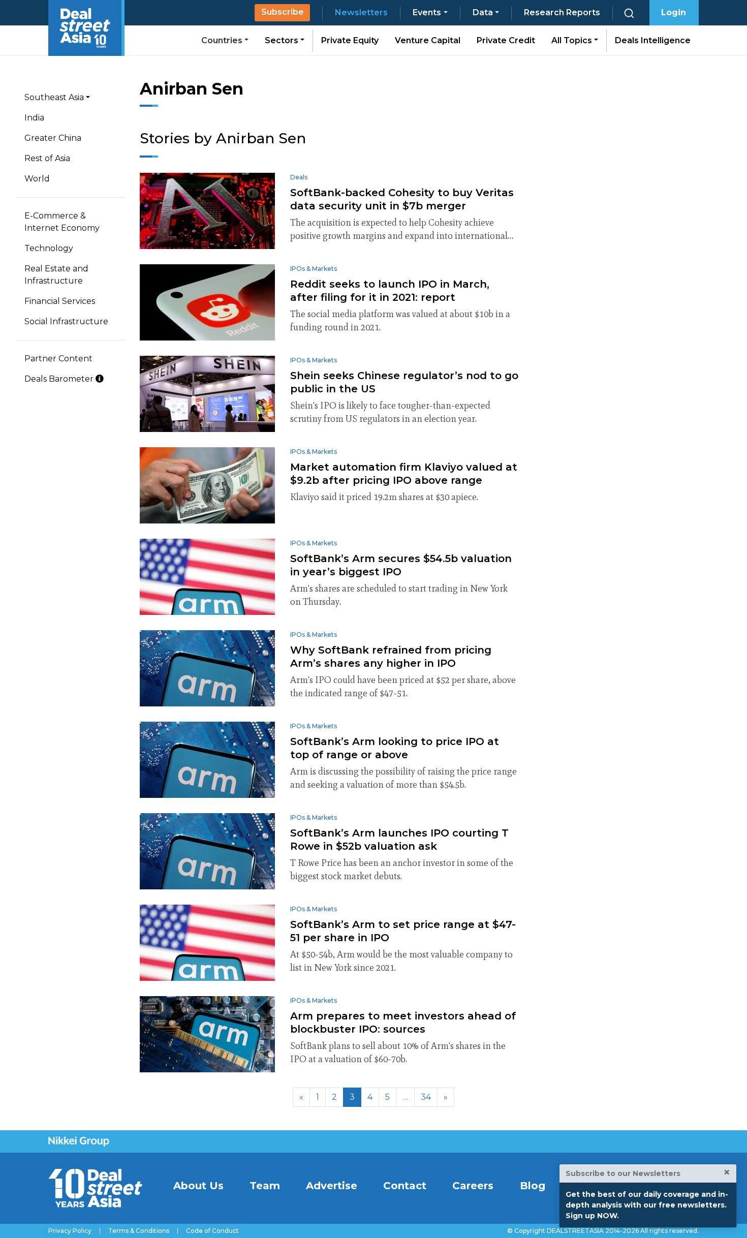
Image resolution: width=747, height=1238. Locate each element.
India (34, 117)
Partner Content (58, 358)
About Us (198, 1186)
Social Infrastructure (66, 321)
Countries (222, 40)
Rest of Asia (47, 158)
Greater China (52, 138)
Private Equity (350, 40)
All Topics (572, 40)
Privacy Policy (69, 1231)
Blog (532, 1186)
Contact (404, 1186)
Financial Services (59, 301)
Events (427, 12)
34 (426, 1097)
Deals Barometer (60, 379)
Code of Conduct (212, 1231)
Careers (472, 1186)
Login (673, 12)
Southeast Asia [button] (54, 97)
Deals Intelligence (653, 40)
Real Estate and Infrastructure (56, 275)
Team (265, 1186)
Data (483, 12)
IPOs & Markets (313, 268)
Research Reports (562, 12)
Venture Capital (427, 40)
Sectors (282, 40)
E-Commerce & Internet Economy (62, 222)
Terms (138, 1231)
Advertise (331, 1186)
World (37, 178)
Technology (48, 248)
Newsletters (361, 12)
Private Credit (506, 40)
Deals (298, 177)
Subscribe (282, 12)
